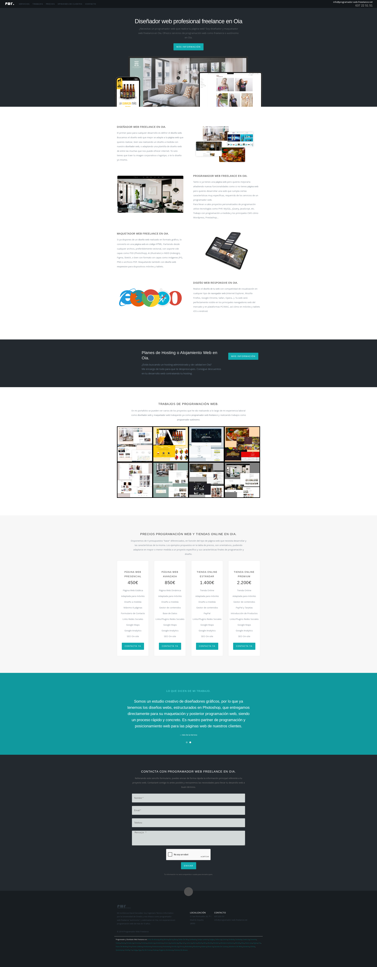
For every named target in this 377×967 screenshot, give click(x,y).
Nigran (255, 943)
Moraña (237, 943)
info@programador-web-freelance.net (230, 920)
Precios (50, 4)
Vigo (139, 950)
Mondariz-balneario (227, 943)
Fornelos (144, 943)
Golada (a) (151, 943)
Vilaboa (155, 950)
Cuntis (118, 943)
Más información (188, 47)
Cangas (211, 940)
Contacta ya (133, 646)
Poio (130, 947)
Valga (135, 950)
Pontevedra (167, 947)
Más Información (243, 356)
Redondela (188, 947)
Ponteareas (147, 947)
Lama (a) (189, 943)
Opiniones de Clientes (70, 4)
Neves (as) (248, 943)
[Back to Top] (188, 891)
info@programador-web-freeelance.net (353, 1)
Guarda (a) (174, 943)
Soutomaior (120, 950)
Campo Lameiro (202, 940)
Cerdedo (231, 940)
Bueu (175, 940)
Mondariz (216, 943)
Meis (205, 943)
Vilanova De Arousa (181, 950)
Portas (182, 947)
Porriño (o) (175, 947)
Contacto (90, 4)
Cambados (193, 940)
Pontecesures (157, 947)
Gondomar (159, 943)
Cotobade (238, 940)
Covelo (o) (246, 940)
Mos (242, 943)
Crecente (253, 940)
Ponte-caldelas (137, 947)
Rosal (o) (210, 947)
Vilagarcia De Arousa (166, 950)
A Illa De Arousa (153, 940)
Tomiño (127, 950)
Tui (131, 950)
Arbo (161, 940)
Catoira (225, 940)
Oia (259, 943)
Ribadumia (197, 947)
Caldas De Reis (183, 940)
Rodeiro (204, 947)
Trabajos (38, 4)
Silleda (252, 947)
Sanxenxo (246, 947)
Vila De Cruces (147, 950)
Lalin (183, 943)
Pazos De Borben (122, 947)
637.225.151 (219, 916)
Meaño (200, 943)
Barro (171, 940)
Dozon (123, 943)
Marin (195, 943)
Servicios (24, 4)
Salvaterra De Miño (235, 947)
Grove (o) (167, 943)
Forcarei (137, 943)
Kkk (180, 943)
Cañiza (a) (218, 940)
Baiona (166, 940)
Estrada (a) (130, 943)
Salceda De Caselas (221, 947)
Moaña (209, 943)
